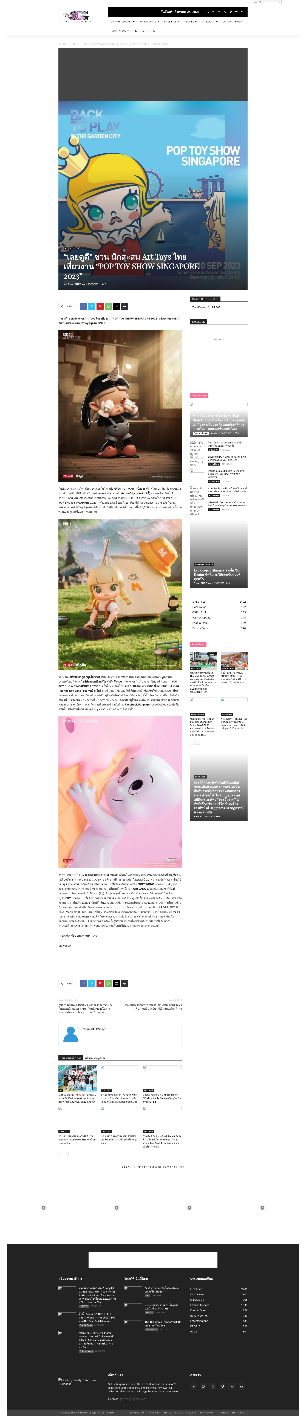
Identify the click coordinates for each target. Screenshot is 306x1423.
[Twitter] (224, 11)
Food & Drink (228, 668)
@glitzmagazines (169, 1167)
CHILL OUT (208, 21)
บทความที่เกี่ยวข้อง (71, 1058)
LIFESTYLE (170, 21)
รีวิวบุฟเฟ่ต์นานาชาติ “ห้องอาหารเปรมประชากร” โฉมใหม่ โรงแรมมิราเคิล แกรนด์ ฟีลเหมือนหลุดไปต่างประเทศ (119, 1098)
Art (85, 43)
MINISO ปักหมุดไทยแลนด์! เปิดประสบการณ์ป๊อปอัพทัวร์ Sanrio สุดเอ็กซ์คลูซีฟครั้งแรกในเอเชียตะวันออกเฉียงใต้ (77, 1098)
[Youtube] (242, 11)
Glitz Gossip (151, 1329)
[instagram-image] (43, 1207)
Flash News (118, 30)
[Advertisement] (153, 75)
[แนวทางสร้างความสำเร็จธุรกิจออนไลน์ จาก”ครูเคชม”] (133, 1309)
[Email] (116, 306)
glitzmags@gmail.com (133, 1399)
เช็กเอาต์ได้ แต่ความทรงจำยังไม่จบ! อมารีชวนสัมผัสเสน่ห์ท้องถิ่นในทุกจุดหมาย (119, 1140)
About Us (148, 30)
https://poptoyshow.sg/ (144, 925)
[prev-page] (60, 1154)
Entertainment (233, 21)
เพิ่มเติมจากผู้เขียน (95, 1058)
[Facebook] (213, 11)
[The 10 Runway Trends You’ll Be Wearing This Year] (133, 1326)
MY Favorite (214, 481)
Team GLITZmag (76, 284)
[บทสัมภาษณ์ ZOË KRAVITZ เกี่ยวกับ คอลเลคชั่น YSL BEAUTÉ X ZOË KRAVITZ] (197, 474)
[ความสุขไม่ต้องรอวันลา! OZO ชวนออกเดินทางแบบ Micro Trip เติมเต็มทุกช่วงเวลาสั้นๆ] (77, 1120)
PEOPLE (189, 21)
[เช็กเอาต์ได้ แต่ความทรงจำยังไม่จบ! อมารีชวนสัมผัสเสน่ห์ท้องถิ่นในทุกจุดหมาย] (120, 1120)
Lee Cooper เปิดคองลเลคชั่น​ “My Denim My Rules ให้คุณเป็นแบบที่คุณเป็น (217, 574)
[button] (207, 11)
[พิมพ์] (124, 306)
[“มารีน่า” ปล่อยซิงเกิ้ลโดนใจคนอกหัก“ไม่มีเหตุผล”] (133, 1292)
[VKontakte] (236, 11)
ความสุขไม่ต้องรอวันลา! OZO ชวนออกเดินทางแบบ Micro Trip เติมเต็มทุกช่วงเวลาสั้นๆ (77, 1140)
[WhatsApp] (108, 306)
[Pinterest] (100, 306)
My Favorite (148, 21)
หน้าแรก (62, 43)
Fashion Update (201, 433)
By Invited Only (121, 21)
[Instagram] (219, 11)
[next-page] (66, 1154)
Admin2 (215, 433)
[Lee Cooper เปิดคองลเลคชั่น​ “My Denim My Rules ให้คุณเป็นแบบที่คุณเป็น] (219, 554)
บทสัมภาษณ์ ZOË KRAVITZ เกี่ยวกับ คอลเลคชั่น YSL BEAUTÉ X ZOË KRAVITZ (226, 474)
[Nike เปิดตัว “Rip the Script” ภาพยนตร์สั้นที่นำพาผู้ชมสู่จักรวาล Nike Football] (197, 506)
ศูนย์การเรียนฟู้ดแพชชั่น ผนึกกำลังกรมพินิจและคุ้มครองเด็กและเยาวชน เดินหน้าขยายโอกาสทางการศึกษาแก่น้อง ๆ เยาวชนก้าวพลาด (85, 1008)
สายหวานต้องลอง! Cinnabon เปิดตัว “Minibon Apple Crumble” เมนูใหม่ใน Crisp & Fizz (162, 1098)
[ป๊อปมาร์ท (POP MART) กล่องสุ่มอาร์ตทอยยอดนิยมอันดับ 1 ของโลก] (197, 460)
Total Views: (200, 307)
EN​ (135, 30)
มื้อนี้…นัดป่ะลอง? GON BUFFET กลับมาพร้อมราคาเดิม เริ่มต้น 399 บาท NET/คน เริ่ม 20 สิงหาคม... (97, 1318)
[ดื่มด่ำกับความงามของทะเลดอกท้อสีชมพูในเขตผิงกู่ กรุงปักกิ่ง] (197, 454)
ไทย (259, 2)
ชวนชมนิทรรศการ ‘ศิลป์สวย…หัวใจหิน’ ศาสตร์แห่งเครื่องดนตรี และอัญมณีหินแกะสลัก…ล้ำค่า (153, 1006)
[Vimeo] (230, 11)
